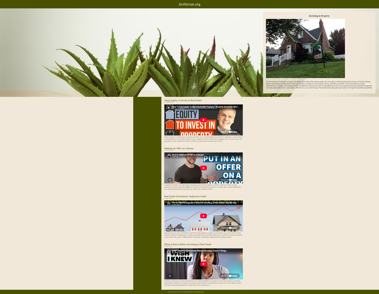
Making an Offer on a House (178, 148)
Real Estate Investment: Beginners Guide (185, 196)
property (326, 84)
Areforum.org (189, 4)
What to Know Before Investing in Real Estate (187, 244)
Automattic (207, 292)
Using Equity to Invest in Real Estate (183, 100)
